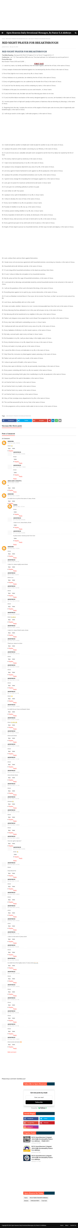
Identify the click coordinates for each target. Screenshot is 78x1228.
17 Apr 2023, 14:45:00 (14, 667)
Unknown (11, 441)
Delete (13, 448)
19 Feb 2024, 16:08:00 (14, 838)
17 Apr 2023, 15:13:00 (14, 680)
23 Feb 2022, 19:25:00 (14, 548)
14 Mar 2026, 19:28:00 (14, 1039)
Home (3, 38)
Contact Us (73, 1225)
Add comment (12, 1052)
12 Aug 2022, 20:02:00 (20, 519)
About (66, 1225)
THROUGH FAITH (35, 1200)
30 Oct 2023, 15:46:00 (14, 746)
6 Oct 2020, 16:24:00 (14, 482)
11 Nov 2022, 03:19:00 (14, 601)
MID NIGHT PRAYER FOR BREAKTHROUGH (17, 38)
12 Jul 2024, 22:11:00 (14, 999)
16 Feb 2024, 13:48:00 (14, 825)
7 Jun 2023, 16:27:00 (14, 693)
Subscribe (39, 1102)
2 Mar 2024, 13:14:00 (14, 881)
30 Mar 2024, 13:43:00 (14, 920)
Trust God (44, 1200)
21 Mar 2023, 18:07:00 (14, 653)
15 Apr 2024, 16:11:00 (14, 933)
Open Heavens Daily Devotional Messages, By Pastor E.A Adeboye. (39, 33)
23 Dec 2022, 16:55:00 (14, 627)
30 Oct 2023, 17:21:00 (14, 759)
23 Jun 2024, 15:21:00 (14, 973)
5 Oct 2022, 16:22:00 (14, 574)
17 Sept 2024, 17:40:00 (20, 467)
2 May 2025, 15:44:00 (14, 1012)
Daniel (15, 505)
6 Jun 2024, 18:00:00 (14, 960)
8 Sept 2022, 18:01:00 (14, 561)
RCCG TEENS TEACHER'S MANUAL (39, 1197)
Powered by (34, 1108)
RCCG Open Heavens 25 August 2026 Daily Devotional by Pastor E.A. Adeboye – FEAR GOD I (42, 1139)
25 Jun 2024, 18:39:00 (14, 986)
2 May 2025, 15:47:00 (14, 1026)
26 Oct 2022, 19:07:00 (14, 588)
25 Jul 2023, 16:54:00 (14, 719)
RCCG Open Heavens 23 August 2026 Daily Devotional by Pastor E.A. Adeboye (42, 1148)
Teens (25, 1197)
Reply (9, 448)
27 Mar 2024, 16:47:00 (14, 907)
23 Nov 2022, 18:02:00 (14, 614)
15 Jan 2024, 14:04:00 (20, 533)
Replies (11, 451)
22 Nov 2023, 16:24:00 (14, 772)
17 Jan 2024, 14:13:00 (14, 811)
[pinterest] (47, 1122)
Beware (26, 1200)
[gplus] (31, 1122)
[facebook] (31, 1118)
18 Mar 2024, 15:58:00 (14, 894)
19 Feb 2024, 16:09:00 (20, 849)
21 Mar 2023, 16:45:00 (14, 640)
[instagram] (31, 1127)
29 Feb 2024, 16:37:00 (14, 864)
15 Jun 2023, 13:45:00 (14, 706)
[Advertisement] (39, 15)
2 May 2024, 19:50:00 (14, 947)
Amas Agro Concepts (14, 481)
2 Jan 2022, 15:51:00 (19, 506)
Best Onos (6, 47)
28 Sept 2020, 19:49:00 (14, 443)
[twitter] (47, 1118)
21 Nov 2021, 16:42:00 (14, 495)
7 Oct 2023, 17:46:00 (14, 732)
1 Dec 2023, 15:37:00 (14, 798)
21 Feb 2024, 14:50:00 (20, 454)
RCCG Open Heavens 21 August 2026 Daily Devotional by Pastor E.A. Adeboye (42, 1157)
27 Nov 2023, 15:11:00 (14, 785)
